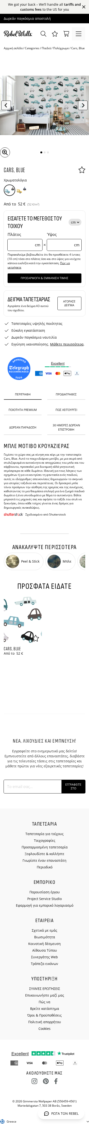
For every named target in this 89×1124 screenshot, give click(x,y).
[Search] (43, 33)
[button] (55, 33)
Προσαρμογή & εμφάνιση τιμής (44, 278)
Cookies (44, 1028)
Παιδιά (46, 48)
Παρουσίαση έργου (44, 892)
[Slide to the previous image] (6, 105)
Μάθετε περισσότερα (67, 344)
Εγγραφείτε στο (73, 786)
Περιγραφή (23, 394)
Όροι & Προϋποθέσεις (44, 1015)
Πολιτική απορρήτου (44, 1022)
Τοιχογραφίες (44, 840)
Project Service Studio (44, 898)
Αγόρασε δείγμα (69, 303)
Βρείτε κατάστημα (44, 1008)
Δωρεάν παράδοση (22, 427)
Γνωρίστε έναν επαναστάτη (44, 860)
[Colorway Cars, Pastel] (21, 190)
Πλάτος (24, 240)
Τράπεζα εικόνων (44, 963)
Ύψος (63, 240)
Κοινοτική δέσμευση (44, 943)
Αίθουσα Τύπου (44, 950)
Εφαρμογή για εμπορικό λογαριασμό (44, 905)
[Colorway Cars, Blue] (9, 190)
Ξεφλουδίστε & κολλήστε (44, 854)
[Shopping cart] (66, 33)
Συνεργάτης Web (44, 957)
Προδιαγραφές (66, 394)
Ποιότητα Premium (23, 410)
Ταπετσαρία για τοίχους (44, 834)
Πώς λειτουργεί (66, 410)
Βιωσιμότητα (44, 937)
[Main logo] (19, 33)
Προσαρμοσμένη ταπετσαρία (45, 847)
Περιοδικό (44, 867)
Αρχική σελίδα (13, 48)
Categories (32, 48)
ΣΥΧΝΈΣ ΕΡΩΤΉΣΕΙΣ (44, 988)
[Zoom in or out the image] (5, 152)
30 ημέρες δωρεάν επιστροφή (66, 427)
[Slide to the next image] (83, 105)
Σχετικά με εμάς (44, 930)
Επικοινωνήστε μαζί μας (44, 995)
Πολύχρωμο (61, 48)
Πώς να (44, 1002)
